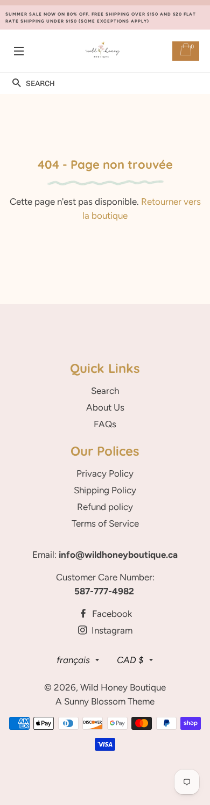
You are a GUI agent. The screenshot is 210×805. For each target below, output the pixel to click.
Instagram (110, 630)
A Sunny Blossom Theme (105, 701)
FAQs (105, 424)
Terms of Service (105, 523)
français (73, 660)
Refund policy (105, 506)
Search (105, 390)
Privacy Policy (105, 473)
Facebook (111, 613)
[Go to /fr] (102, 51)
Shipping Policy (105, 490)
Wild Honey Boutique (123, 687)
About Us (105, 407)
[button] (16, 83)
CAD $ (130, 660)
